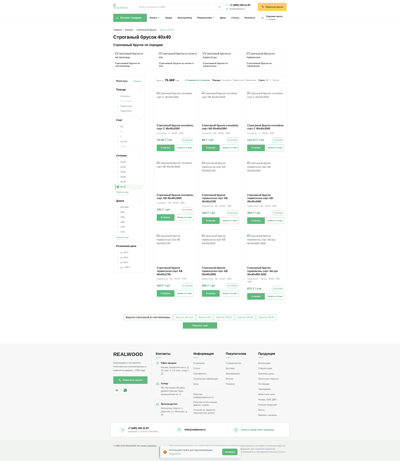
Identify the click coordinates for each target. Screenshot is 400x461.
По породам (264, 384)
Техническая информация (205, 379)
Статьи (196, 368)
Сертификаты (199, 373)
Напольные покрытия (268, 379)
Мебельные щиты (266, 394)
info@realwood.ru (237, 9)
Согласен (230, 452)
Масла (261, 410)
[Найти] (219, 7)
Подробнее (175, 453)
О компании (199, 363)
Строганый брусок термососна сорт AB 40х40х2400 (260, 198)
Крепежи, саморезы (267, 415)
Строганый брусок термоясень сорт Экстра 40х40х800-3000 (262, 271)
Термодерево (264, 389)
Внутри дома (264, 363)
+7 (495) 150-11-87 (240, 5)
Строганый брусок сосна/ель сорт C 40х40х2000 (175, 127)
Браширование (233, 373)
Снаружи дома (265, 368)
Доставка (230, 368)
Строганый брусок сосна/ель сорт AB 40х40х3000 (175, 197)
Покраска (230, 384)
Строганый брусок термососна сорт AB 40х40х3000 (215, 271)
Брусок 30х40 (266, 317)
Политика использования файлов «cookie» (205, 403)
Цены (196, 384)
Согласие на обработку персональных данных (204, 411)
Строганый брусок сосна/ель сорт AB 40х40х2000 (220, 127)
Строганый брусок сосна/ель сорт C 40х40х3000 (265, 127)
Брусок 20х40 (245, 317)
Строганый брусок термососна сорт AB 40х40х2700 (169, 271)
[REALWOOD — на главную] (121, 7)
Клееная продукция (267, 405)
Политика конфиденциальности (203, 395)
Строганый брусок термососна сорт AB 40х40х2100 (215, 198)
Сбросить (137, 81)
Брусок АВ (204, 317)
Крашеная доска (266, 373)
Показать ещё (122, 192)
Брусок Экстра (184, 317)
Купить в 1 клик (185, 148)
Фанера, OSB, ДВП (267, 399)
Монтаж (229, 379)
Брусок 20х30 (224, 317)
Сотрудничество (233, 363)
